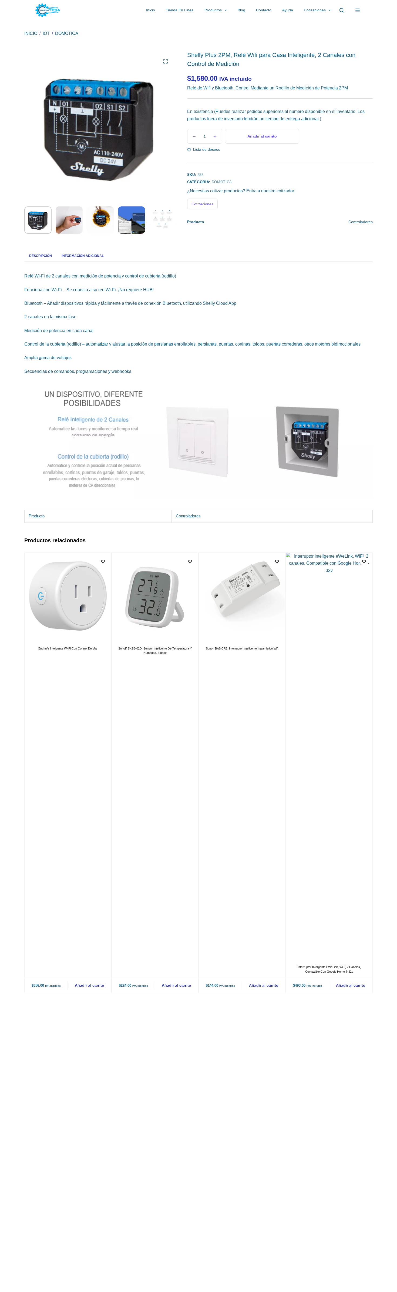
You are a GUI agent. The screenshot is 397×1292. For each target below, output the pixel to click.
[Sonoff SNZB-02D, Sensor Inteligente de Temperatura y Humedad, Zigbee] (155, 596)
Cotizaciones (315, 10)
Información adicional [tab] (83, 256)
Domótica (222, 182)
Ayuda (287, 10)
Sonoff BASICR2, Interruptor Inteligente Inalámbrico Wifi (242, 648)
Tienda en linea (180, 10)
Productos (213, 10)
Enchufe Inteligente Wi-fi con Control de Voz (67, 648)
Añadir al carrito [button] (89, 985)
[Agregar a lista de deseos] (103, 561)
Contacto (263, 10)
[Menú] (357, 10)
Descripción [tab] (40, 256)
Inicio (150, 10)
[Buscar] (341, 10)
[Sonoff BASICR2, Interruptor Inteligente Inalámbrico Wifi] (242, 596)
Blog (241, 10)
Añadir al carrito (262, 136)
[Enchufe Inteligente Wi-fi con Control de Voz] (68, 596)
